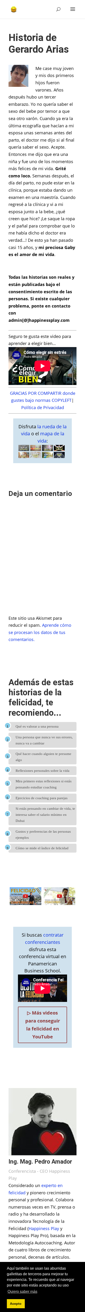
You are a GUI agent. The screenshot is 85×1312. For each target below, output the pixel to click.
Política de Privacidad (42, 407)
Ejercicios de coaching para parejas (42, 798)
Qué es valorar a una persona (37, 726)
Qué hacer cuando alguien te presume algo (43, 757)
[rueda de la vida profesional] (23, 451)
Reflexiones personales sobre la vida (42, 771)
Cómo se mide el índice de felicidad (42, 848)
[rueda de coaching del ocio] (59, 458)
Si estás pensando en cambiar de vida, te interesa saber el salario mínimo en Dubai (45, 815)
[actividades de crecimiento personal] (59, 451)
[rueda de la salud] (47, 458)
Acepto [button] (15, 1303)
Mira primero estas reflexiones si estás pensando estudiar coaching (44, 784)
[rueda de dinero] (47, 451)
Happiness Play (44, 1228)
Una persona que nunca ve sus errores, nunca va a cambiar (44, 740)
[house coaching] (35, 458)
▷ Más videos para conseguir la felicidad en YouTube (42, 1025)
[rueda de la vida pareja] (35, 451)
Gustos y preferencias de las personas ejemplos (43, 834)
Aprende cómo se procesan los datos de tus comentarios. (39, 632)
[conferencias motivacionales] (25, 903)
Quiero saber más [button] (22, 1292)
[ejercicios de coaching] (59, 903)
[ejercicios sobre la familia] (23, 458)
